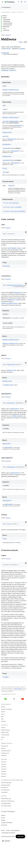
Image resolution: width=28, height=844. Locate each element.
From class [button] (11, 203)
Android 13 (3, 771)
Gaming (3, 727)
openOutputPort (7, 160)
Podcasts (3, 721)
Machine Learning (5, 730)
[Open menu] (2, 2)
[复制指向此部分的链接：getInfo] (7, 355)
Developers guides (5, 785)
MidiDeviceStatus (17, 416)
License (8, 830)
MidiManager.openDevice (9, 70)
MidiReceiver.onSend (14, 299)
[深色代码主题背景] (26, 232)
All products (4, 825)
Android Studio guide (6, 782)
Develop (13, 12)
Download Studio (5, 790)
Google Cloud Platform (6, 822)
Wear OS (3, 748)
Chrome (3, 818)
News (2, 716)
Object (9, 48)
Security (3, 711)
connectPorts (6, 121)
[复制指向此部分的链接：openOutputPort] (14, 458)
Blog (2, 719)
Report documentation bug (7, 801)
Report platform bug (6, 798)
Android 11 (3, 776)
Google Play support (6, 803)
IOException (6, 266)
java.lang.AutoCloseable (18, 211)
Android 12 (3, 774)
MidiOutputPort (7, 156)
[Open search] (19, 2)
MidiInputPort (15, 121)
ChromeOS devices (5, 750)
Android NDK (4, 792)
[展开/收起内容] (7, 16)
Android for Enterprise (6, 709)
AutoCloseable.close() (14, 248)
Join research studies (6, 805)
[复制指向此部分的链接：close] (6, 225)
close (4, 109)
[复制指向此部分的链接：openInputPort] (12, 394)
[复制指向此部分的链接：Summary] (10, 77)
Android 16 (3, 764)
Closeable (22, 48)
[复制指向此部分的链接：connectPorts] (12, 276)
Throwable (6, 677)
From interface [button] (12, 207)
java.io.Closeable (16, 207)
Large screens (4, 746)
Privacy (3, 737)
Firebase (3, 820)
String (5, 168)
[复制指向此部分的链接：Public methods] (16, 219)
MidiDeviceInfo (7, 132)
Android (3, 706)
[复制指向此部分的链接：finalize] (7, 556)
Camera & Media (5, 734)
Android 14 (3, 769)
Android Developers (5, 12)
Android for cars (5, 753)
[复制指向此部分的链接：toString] (8, 515)
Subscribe (20, 836)
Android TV (3, 755)
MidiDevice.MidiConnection (11, 89)
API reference (6, 7)
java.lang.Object (5, 52)
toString (5, 172)
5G (2, 739)
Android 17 (3, 762)
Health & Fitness (5, 732)
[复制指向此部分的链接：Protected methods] (19, 550)
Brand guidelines (15, 830)
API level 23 (8, 35)
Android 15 (3, 766)
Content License (18, 688)
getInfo (5, 136)
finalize (10, 185)
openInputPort (7, 148)
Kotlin (20, 42)
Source (3, 714)
